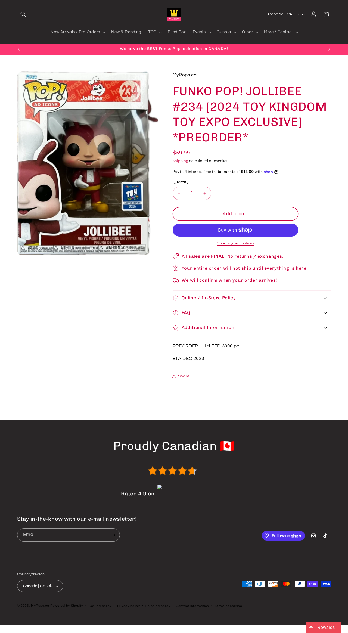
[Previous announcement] (19, 49)
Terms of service (228, 605)
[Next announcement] (329, 49)
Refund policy (100, 605)
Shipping (180, 161)
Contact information (192, 605)
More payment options (235, 243)
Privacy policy (128, 605)
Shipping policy (157, 605)
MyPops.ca (40, 605)
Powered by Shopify (66, 605)
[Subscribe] (113, 535)
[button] (23, 14)
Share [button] (183, 376)
